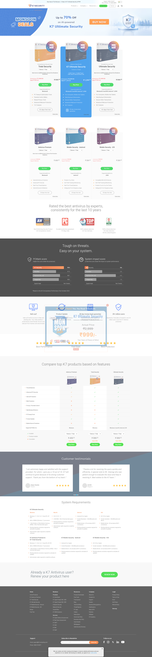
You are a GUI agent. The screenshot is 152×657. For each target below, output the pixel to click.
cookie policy (93, 652)
